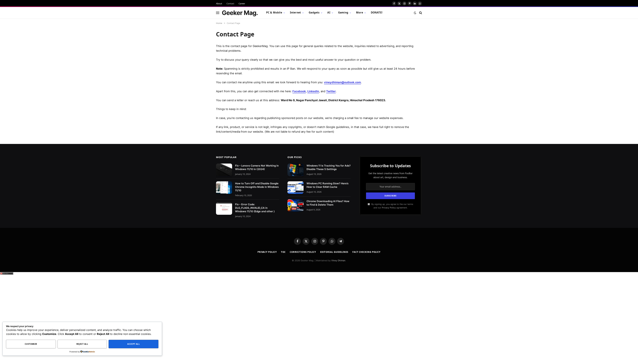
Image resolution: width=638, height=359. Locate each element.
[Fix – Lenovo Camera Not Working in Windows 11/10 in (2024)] (224, 170)
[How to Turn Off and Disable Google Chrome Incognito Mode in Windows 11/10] (224, 187)
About (219, 3)
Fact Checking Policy (366, 251)
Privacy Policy (389, 207)
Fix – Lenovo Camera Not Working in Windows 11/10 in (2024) (257, 167)
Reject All (82, 344)
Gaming (343, 12)
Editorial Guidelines (334, 251)
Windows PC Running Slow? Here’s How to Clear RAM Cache (327, 185)
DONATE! (376, 12)
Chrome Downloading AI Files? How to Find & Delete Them (328, 203)
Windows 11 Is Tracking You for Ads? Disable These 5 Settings (329, 167)
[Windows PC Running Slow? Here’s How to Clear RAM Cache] (295, 187)
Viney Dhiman (338, 260)
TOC (283, 251)
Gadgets (314, 12)
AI (328, 12)
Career (242, 3)
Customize (31, 344)
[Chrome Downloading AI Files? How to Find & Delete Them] (295, 205)
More (359, 12)
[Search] (420, 12)
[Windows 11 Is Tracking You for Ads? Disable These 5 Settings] (295, 170)
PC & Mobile (274, 12)
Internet (295, 12)
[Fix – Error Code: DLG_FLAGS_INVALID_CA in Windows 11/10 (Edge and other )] (224, 208)
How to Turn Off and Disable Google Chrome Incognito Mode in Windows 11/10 (257, 187)
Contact (230, 3)
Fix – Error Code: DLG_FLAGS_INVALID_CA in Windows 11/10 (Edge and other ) (255, 208)
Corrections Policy (303, 251)
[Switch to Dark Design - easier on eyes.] (415, 12)
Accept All (133, 344)
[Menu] (217, 12)
